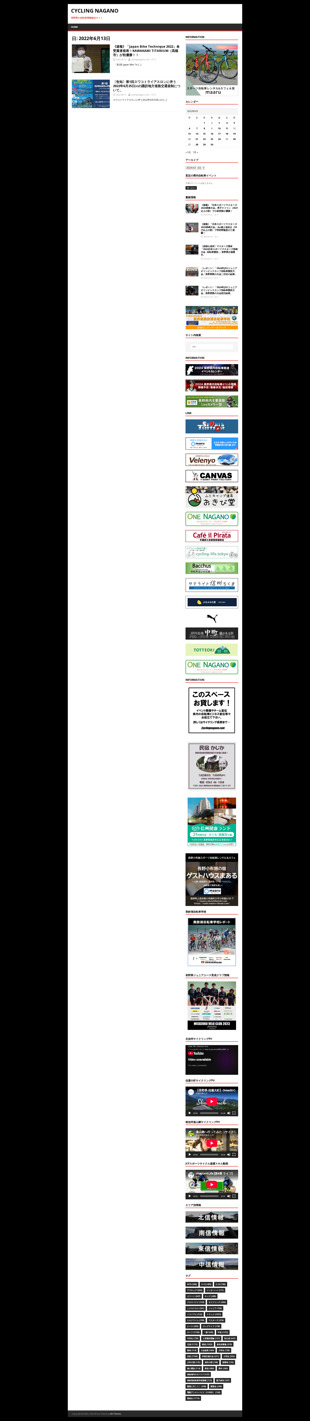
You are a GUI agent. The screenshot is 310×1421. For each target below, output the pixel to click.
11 (227, 128)
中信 (223, 1332)
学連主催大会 (210, 1356)
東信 (209, 1368)
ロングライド (211, 1326)
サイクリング (217, 1302)
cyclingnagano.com (140, 59)
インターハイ (215, 1290)
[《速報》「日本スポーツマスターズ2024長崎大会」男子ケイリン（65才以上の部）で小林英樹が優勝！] (192, 211)
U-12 (206, 1284)
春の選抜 (193, 1368)
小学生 (229, 1356)
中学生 (192, 1338)
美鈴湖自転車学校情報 (199, 1380)
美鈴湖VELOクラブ (198, 1374)
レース (192, 1326)
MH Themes (115, 1413)
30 (212, 144)
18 (227, 133)
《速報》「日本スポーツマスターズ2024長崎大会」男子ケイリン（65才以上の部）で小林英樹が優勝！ (219, 207)
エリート (193, 1296)
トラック (214, 1314)
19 (234, 133)
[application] (212, 1060)
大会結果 (207, 1350)
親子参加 (222, 1380)
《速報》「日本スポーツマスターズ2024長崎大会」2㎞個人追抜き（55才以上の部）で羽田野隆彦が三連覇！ (219, 228)
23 (212, 139)
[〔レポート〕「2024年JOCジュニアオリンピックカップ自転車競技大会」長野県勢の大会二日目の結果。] (192, 274)
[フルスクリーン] (234, 1113)
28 (197, 144)
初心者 (229, 1338)
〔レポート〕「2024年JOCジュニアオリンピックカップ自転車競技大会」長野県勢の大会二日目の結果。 (219, 271)
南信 (207, 1344)
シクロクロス (195, 1308)
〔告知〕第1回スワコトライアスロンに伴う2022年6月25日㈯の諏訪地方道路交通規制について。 (146, 85)
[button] (191, 187)
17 (219, 133)
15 (204, 133)
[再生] (189, 1113)
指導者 (227, 1362)
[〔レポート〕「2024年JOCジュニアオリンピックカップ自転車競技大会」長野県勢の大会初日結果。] (192, 293)
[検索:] (212, 346)
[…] (139, 64)
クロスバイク (195, 1302)
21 (197, 139)
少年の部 (193, 1362)
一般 (208, 1332)
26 (234, 139)
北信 (192, 1344)
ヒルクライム (195, 1320)
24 (219, 139)
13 (189, 133)
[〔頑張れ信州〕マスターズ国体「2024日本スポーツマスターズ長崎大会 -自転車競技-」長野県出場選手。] (192, 252)
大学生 (224, 1350)
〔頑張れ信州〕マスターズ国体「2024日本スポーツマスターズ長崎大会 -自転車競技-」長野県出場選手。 (219, 251)
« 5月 (188, 152)
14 (197, 133)
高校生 (193, 1398)
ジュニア (215, 1308)
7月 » (195, 152)
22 (204, 139)
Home (74, 26)
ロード (193, 1332)
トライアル (194, 1314)
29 (204, 144)
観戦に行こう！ (196, 1386)
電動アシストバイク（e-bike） (203, 1392)
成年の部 (211, 1362)
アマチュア (194, 1290)
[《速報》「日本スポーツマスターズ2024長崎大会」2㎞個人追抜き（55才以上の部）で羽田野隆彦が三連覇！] (192, 230)
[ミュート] (228, 1113)
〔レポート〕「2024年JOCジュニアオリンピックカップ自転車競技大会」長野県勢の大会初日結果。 (219, 290)
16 (212, 133)
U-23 (221, 1284)
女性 (192, 1356)
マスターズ (216, 1320)
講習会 (216, 1386)
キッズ (210, 1296)
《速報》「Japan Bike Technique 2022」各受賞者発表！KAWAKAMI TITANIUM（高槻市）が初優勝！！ (146, 50)
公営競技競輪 (211, 1338)
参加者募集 (224, 1344)
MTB (192, 1284)
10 (219, 128)
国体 (191, 1350)
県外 (223, 1368)
